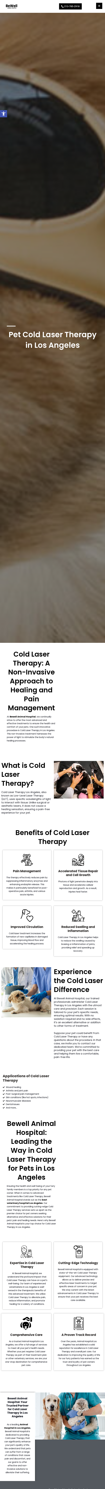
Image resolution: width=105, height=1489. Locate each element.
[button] (3, 113)
